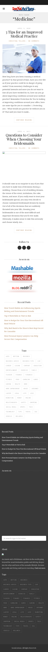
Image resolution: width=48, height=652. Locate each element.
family (34, 370)
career (8, 365)
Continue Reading (24, 120)
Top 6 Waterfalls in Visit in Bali (17, 316)
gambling (26, 379)
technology (10, 411)
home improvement (13, 388)
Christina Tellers (17, 41)
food (17, 379)
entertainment (11, 370)
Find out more (40, 568)
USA (36, 411)
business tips (28, 361)
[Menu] (3, 8)
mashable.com (20, 479)
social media (11, 407)
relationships (11, 402)
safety (23, 402)
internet (35, 388)
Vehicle (9, 416)
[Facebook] (19, 248)
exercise (24, 370)
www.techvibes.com (20, 508)
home (25, 384)
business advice (12, 361)
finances (29, 374)
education (37, 365)
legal (17, 393)
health (17, 384)
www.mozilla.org (20, 489)
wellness (19, 416)
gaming (8, 384)
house (26, 388)
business (26, 356)
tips (20, 411)
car (39, 361)
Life (24, 393)
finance (19, 374)
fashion (9, 374)
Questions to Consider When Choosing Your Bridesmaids (24, 139)
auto (7, 356)
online (28, 398)
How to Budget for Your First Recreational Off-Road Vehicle (24, 449)
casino (17, 365)
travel (28, 411)
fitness (9, 379)
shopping (33, 402)
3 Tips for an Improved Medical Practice (24, 34)
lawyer (8, 393)
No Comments (33, 41)
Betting (16, 356)
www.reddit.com (20, 498)
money (19, 398)
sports (22, 407)
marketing (10, 398)
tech (30, 407)
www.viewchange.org (20, 518)
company (27, 365)
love (32, 393)
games (36, 379)
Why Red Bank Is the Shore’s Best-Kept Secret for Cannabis (24, 453)
